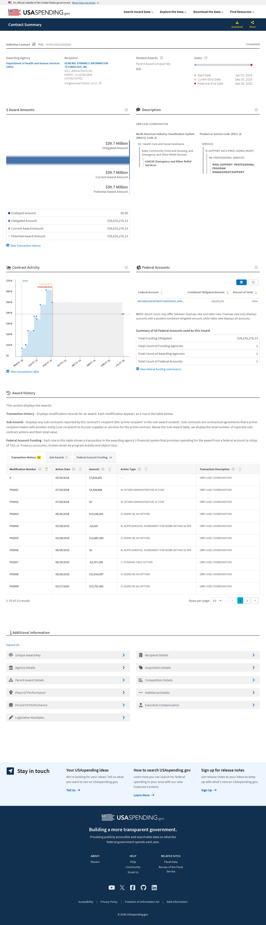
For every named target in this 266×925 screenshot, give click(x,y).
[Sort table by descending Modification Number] (46, 470)
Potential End (45, 286)
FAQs (133, 862)
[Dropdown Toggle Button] (252, 23)
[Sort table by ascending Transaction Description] (240, 468)
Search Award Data (137, 12)
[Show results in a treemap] (253, 282)
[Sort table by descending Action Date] (80, 470)
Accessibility (85, 902)
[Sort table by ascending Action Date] (80, 468)
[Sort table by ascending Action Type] (146, 468)
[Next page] (255, 600)
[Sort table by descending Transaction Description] (240, 470)
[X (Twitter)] (122, 887)
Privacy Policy (109, 902)
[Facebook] (132, 887)
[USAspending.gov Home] (39, 12)
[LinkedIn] (154, 887)
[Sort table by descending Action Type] (146, 470)
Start (25, 280)
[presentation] (100, 83)
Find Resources (240, 12)
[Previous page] (232, 600)
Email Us (133, 872)
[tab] (26, 457)
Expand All (12, 645)
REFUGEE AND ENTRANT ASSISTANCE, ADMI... (161, 301)
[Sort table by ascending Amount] (109, 468)
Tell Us (70, 790)
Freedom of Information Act (142, 902)
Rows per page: (200, 601)
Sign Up (206, 790)
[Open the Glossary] (34, 44)
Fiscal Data (170, 862)
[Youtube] (111, 887)
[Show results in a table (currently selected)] (241, 282)
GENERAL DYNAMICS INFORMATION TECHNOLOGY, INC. (86, 65)
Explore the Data (171, 12)
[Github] (143, 887)
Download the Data (206, 12)
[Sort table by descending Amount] (109, 470)
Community (133, 867)
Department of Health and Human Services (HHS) (33, 65)
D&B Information (177, 902)
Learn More (142, 795)
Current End (45, 283)
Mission (95, 862)
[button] (68, 655)
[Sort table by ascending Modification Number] (46, 468)
